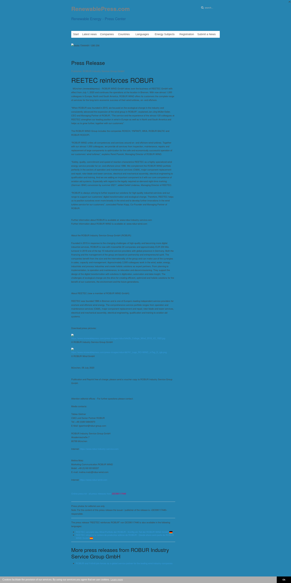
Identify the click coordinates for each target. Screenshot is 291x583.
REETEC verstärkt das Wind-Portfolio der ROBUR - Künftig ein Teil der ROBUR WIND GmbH (122, 531)
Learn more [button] (117, 579)
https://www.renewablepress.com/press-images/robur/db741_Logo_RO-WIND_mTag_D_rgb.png (119, 352)
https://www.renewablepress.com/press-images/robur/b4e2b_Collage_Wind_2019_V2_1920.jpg (118, 338)
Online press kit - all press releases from (98, 493)
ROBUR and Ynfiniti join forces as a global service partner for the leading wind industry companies (124, 563)
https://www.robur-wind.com (93, 479)
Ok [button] (284, 579)
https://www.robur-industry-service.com (99, 448)
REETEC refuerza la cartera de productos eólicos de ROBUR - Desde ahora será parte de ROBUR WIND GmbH (125, 536)
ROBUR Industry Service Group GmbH (103, 71)
